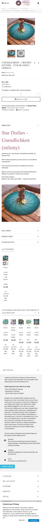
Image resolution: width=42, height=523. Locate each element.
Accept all (33, 520)
